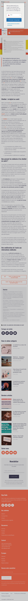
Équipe (3, 558)
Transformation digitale (7, 520)
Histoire (3, 556)
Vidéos (3, 533)
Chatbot (5, 325)
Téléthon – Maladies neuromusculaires (18, 357)
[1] (10, 77)
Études (3, 530)
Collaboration (10, 325)
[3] (4, 82)
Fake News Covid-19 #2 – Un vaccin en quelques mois (19, 371)
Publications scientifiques (7, 535)
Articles (3, 528)
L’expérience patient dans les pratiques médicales (19, 383)
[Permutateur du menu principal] (25, 2)
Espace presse (4, 562)
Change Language (14, 20)
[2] (20, 81)
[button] (3, 333)
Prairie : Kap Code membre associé (18, 436)
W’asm (3, 518)
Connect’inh (4, 516)
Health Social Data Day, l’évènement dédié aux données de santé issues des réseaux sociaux (19, 426)
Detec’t (3, 513)
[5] (5, 127)
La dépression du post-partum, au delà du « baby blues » (19, 413)
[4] (10, 102)
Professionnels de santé (19, 325)
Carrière (3, 560)
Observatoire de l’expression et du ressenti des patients (19, 401)
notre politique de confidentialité (16, 483)
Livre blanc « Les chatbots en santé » (12, 320)
